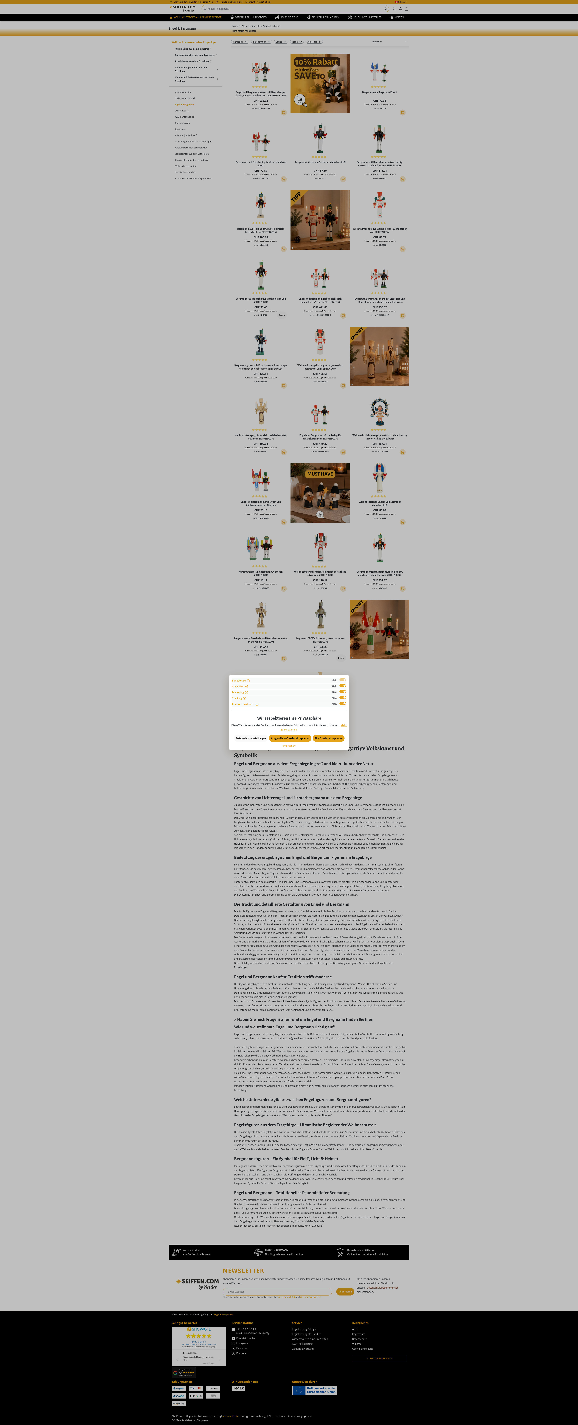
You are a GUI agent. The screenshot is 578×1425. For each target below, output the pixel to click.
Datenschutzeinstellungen (251, 738)
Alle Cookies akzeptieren (329, 738)
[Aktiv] (342, 679)
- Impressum (289, 745)
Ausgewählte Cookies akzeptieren (290, 738)
